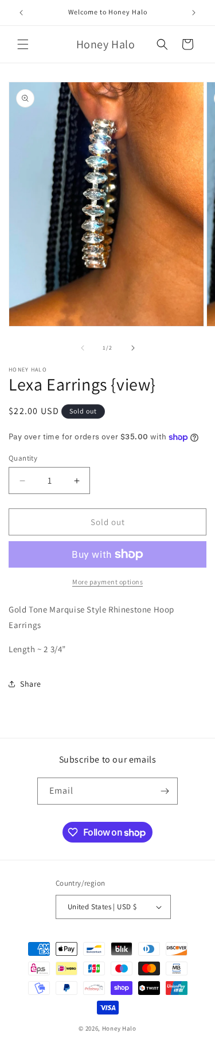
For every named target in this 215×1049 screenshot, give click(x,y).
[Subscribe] (164, 791)
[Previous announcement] (21, 12)
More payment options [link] (107, 581)
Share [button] (30, 684)
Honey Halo (119, 1028)
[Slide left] (82, 348)
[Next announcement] (193, 12)
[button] (23, 44)
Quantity (23, 458)
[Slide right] (133, 348)
